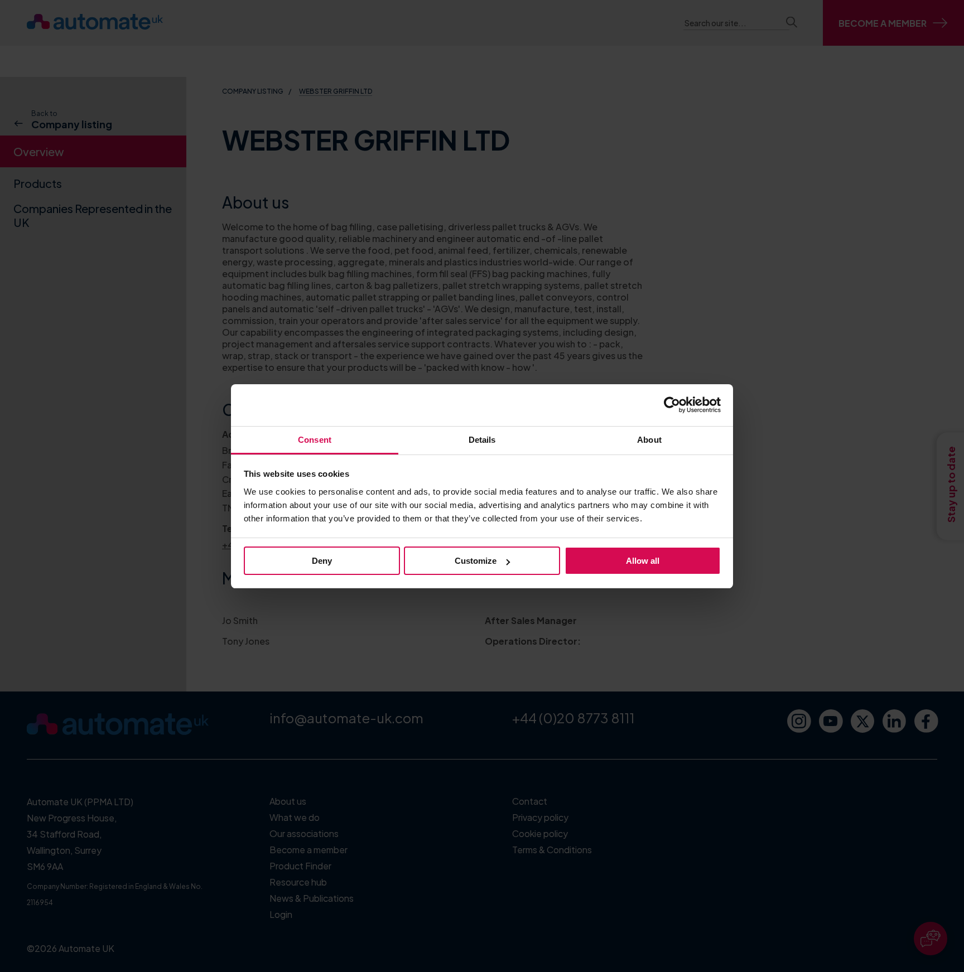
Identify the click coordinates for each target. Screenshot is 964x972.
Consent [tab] (314, 439)
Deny (322, 560)
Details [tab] (482, 439)
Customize (476, 560)
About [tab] (649, 439)
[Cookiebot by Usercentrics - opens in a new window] (672, 404)
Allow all (642, 560)
